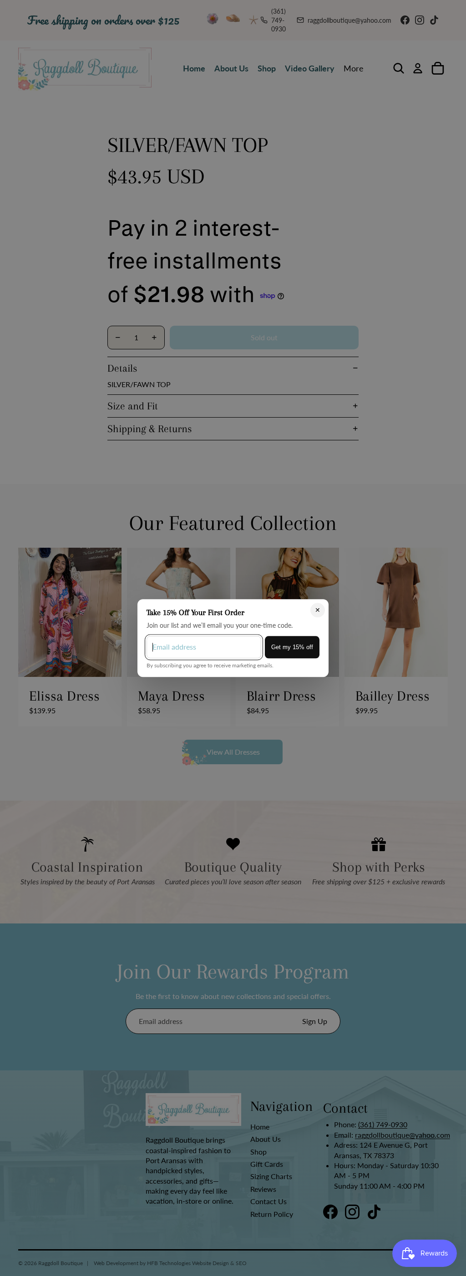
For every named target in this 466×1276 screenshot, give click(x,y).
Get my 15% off (292, 647)
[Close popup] (317, 610)
